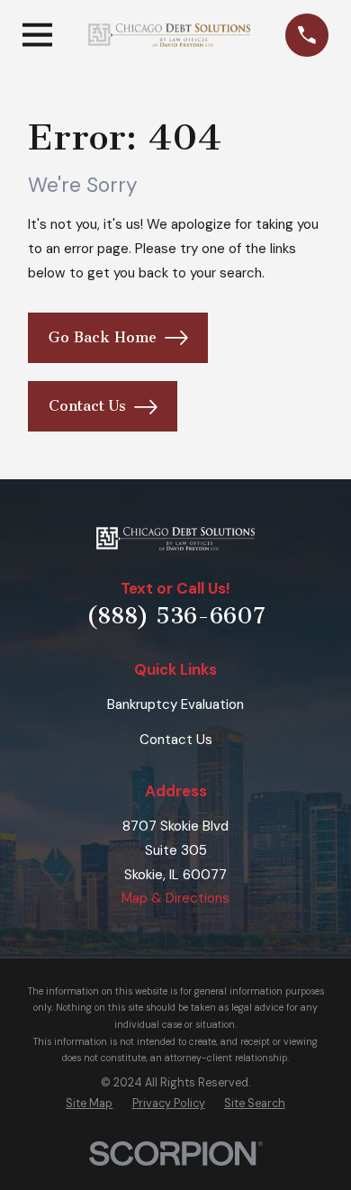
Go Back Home (103, 337)
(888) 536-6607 (176, 616)
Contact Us (87, 405)
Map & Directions (176, 898)
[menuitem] (89, 1103)
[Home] (169, 35)
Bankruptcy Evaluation (175, 704)
